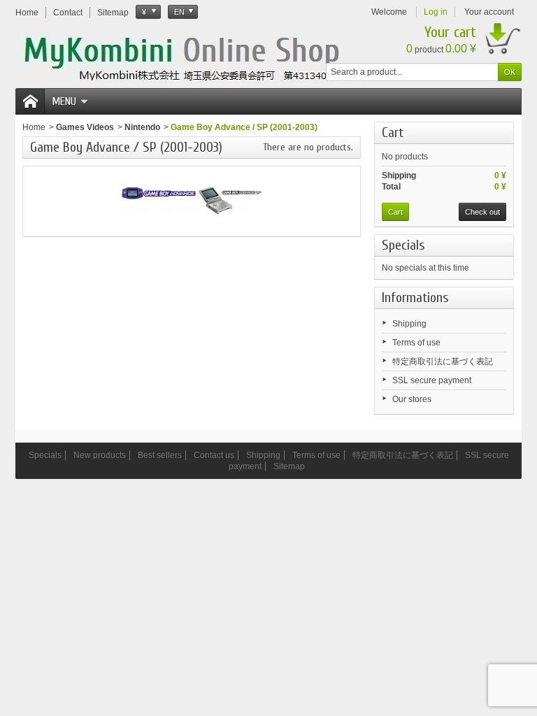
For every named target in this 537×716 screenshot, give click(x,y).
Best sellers (160, 455)
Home (33, 127)
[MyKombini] (205, 56)
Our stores (411, 399)
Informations (415, 297)
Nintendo (142, 127)
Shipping (409, 324)
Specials (403, 245)
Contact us (214, 455)
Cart (392, 132)
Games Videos (85, 127)
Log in (436, 12)
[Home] (30, 101)
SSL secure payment (431, 380)
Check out (482, 212)
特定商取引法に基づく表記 (442, 361)
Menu (64, 101)
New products (99, 455)
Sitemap (289, 466)
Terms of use (416, 343)
